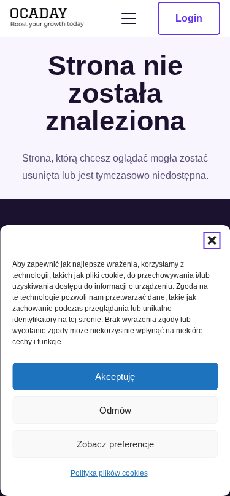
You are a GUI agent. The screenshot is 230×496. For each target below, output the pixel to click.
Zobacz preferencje (115, 444)
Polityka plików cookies (109, 473)
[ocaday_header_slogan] (47, 19)
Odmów (115, 410)
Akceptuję (115, 376)
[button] (211, 240)
